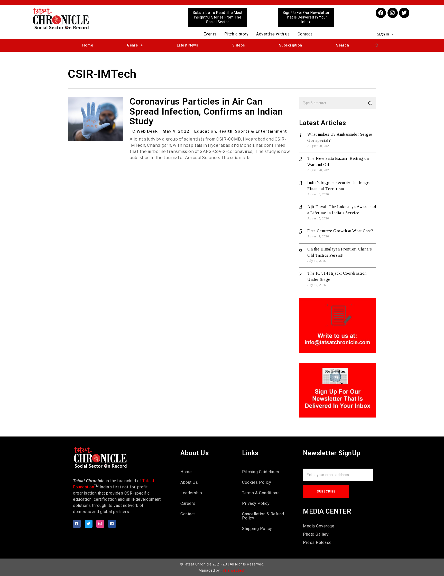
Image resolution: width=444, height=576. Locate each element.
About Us (189, 482)
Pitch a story (236, 34)
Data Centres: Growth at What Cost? (340, 231)
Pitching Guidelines (260, 471)
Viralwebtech (234, 570)
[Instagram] (392, 13)
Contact (305, 34)
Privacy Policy (256, 503)
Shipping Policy (257, 528)
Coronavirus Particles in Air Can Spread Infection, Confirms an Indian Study (206, 112)
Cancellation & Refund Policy (263, 516)
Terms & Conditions (261, 492)
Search (342, 45)
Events (210, 34)
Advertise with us (273, 34)
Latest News (187, 45)
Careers (188, 503)
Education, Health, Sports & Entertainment (240, 131)
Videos (238, 45)
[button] (376, 45)
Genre (132, 45)
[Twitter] (404, 13)
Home (87, 45)
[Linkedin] (112, 524)
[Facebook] (381, 13)
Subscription (290, 45)
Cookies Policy (256, 482)
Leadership (191, 492)
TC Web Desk (144, 131)
